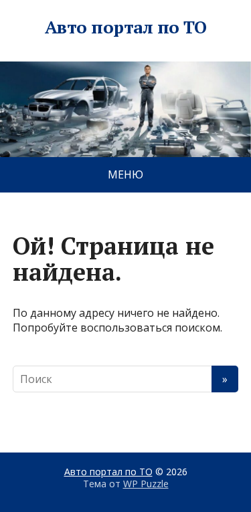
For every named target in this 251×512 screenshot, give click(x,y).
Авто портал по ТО (125, 27)
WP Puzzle (146, 483)
